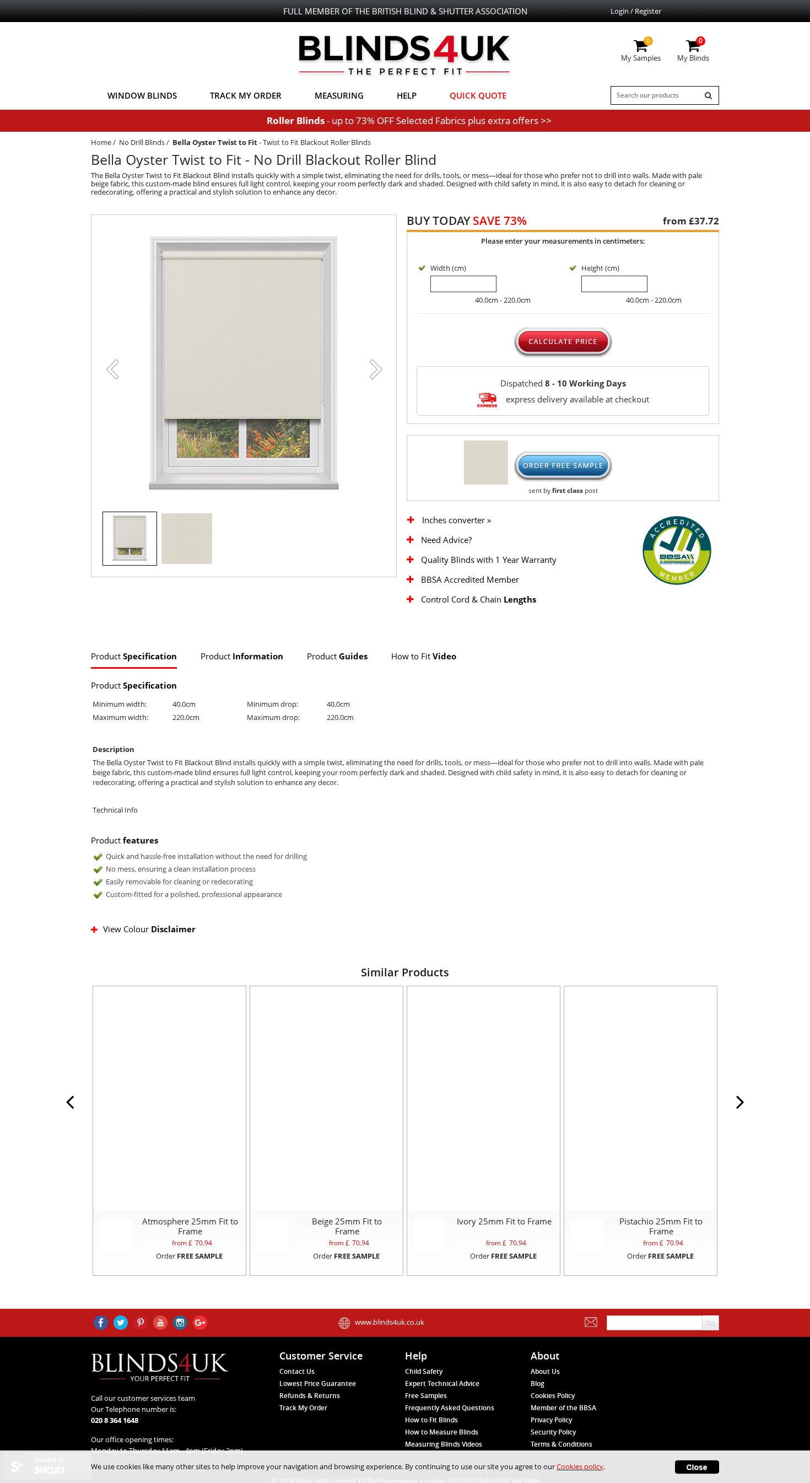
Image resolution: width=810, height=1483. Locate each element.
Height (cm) (600, 268)
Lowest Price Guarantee (317, 1383)
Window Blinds (142, 95)
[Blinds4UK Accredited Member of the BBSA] (676, 550)
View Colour (149, 928)
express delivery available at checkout (576, 398)
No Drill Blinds (142, 142)
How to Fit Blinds (431, 1420)
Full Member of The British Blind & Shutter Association (405, 11)
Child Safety (423, 1371)
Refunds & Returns (309, 1395)
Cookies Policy (553, 1395)
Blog (537, 1383)
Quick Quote (478, 95)
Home (101, 142)
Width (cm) (448, 268)
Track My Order (246, 95)
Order (189, 1256)
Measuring (339, 95)
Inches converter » (456, 520)
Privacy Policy (551, 1420)
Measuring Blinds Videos (443, 1444)
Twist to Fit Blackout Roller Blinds (317, 142)
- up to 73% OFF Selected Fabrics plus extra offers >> (409, 120)
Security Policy (553, 1432)
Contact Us (297, 1371)
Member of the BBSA (563, 1407)
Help (407, 95)
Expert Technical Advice (442, 1383)
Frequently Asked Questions (449, 1407)
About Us (545, 1371)
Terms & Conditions (561, 1444)
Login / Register (636, 11)
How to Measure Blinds (441, 1432)
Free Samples (426, 1395)
